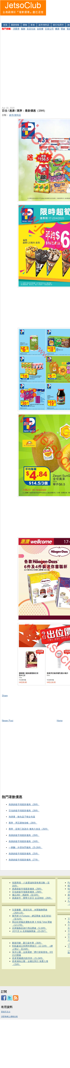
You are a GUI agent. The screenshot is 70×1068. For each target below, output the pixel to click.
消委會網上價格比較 (9, 1016)
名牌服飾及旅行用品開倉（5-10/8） (29, 928)
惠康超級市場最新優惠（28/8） (24, 804)
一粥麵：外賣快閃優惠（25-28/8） (25, 847)
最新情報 (15, 25)
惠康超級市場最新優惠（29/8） (24, 835)
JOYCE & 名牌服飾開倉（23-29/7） (29, 931)
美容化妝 (31, 29)
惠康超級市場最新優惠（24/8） (24, 841)
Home (60, 720)
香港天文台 (5, 1012)
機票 (57, 29)
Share (5, 695)
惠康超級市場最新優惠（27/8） (24, 859)
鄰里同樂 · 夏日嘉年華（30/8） (27, 943)
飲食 (33, 25)
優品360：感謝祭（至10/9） (26, 895)
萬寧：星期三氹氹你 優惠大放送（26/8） (29, 829)
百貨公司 (49, 29)
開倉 (63, 29)
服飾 (23, 29)
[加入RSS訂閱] (15, 1000)
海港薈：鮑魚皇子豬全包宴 (22, 816)
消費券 (16, 29)
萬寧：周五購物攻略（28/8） (23, 823)
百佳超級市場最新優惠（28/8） (24, 810)
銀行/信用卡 (58, 25)
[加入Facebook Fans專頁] (3, 1000)
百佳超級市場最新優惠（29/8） (27, 892)
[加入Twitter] (9, 1000)
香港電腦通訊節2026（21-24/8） (28, 958)
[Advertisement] (58, 10)
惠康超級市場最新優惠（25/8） (24, 853)
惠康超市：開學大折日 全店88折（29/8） (32, 898)
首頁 (5, 25)
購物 (25, 25)
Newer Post (7, 720)
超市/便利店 (44, 25)
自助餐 (40, 29)
